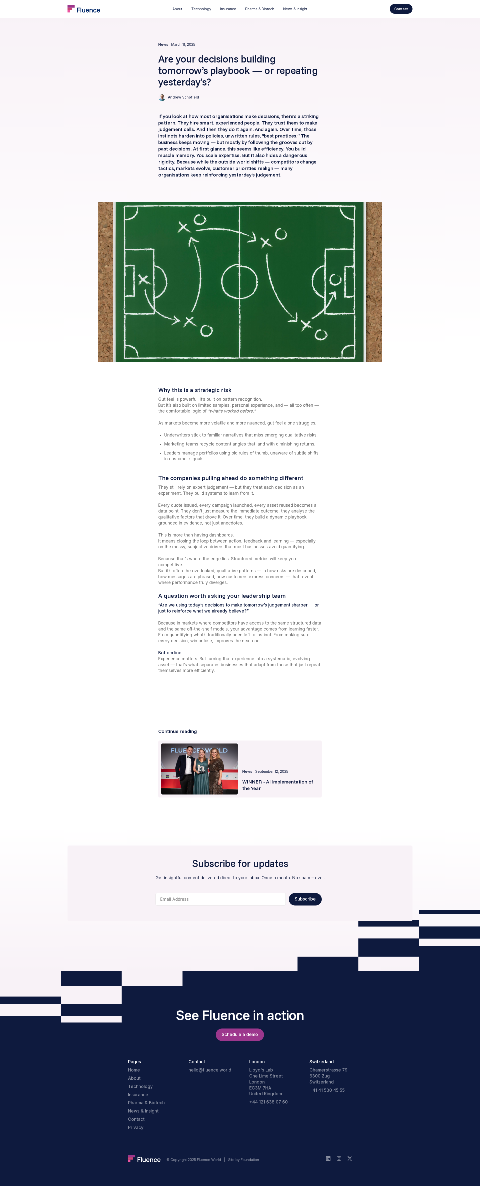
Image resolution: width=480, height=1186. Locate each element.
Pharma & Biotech (259, 9)
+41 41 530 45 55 (327, 1090)
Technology (201, 9)
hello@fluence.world (209, 1070)
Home (134, 1070)
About (177, 9)
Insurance (228, 9)
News (163, 44)
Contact (136, 1119)
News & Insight (295, 9)
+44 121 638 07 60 (268, 1102)
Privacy (136, 1127)
